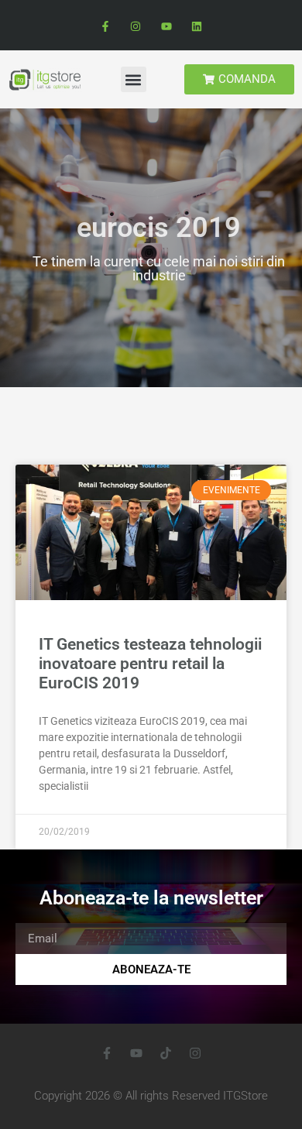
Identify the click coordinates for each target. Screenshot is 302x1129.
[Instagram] (136, 27)
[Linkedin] (196, 27)
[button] (133, 79)
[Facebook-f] (106, 27)
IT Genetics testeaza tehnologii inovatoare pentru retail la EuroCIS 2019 (150, 663)
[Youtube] (166, 27)
